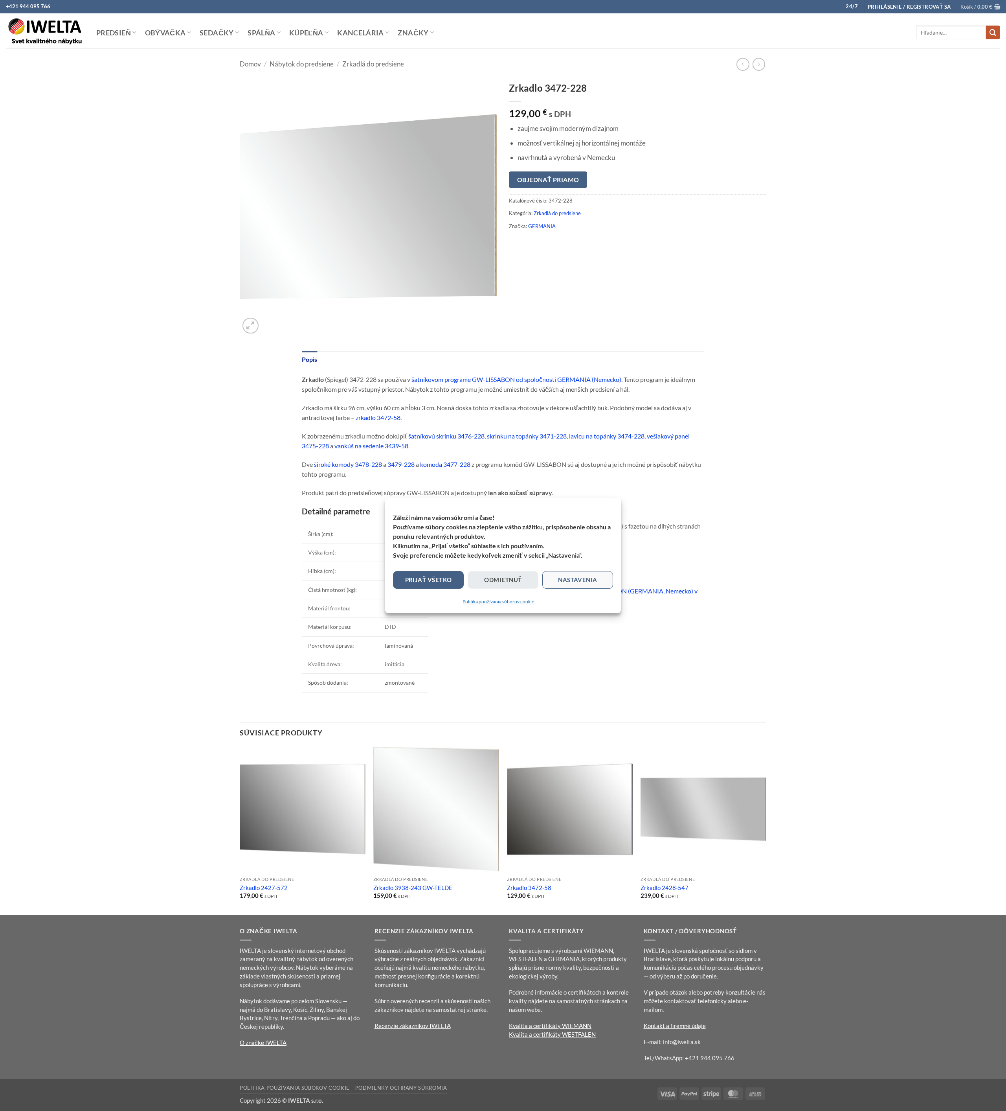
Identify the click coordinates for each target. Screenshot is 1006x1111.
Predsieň (113, 32)
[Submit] (993, 32)
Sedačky (217, 32)
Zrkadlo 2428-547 (664, 887)
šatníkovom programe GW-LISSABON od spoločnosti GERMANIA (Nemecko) (516, 379)
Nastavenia (577, 579)
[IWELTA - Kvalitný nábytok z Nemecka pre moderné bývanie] (45, 31)
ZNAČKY (413, 32)
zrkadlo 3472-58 (378, 417)
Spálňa (261, 32)
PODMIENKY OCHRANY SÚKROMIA (401, 1088)
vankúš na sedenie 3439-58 (371, 446)
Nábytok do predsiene (302, 64)
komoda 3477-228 (445, 464)
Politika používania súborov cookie (498, 601)
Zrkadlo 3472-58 (529, 887)
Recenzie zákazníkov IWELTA (412, 1025)
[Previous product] (759, 64)
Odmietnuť (502, 579)
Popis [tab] (309, 359)
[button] (909, 6)
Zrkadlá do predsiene (373, 64)
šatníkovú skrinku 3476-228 (446, 436)
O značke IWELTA (263, 1042)
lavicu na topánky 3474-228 (606, 436)
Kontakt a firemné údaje (675, 1025)
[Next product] (742, 64)
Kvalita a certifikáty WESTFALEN (552, 1034)
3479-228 (401, 464)
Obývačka (165, 32)
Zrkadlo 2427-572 (264, 887)
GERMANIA (542, 226)
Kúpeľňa (306, 32)
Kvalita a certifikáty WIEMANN (550, 1025)
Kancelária (360, 32)
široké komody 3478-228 (348, 464)
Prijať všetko (428, 579)
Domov (250, 64)
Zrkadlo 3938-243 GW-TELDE (412, 887)
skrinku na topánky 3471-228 (527, 436)
